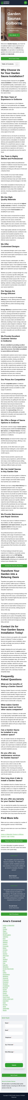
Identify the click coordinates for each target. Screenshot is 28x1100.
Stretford (5, 959)
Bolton (4, 948)
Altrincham (6, 955)
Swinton (5, 953)
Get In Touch (14, 1075)
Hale (4, 963)
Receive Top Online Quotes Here (14, 841)
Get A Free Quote (14, 914)
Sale (4, 957)
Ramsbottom (6, 974)
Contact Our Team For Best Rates (14, 565)
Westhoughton (7, 935)
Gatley (4, 972)
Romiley (5, 1004)
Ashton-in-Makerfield (6, 834)
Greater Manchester (8, 968)
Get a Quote (13, 35)
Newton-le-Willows (18, 834)
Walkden (5, 942)
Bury (4, 970)
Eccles (5, 952)
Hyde (4, 1002)
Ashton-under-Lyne (8, 999)
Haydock (3, 836)
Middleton (5, 976)
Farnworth (5, 946)
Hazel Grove (6, 997)
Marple (5, 1010)
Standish (5, 940)
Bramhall (5, 987)
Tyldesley (5, 936)
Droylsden (5, 982)
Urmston (5, 950)
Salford (5, 961)
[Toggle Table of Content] (16, 64)
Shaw (4, 1006)
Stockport (5, 984)
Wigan (4, 931)
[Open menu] (25, 2)
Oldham (5, 991)
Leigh (8, 836)
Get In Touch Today (14, 58)
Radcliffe (5, 965)
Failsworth (6, 980)
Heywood (5, 978)
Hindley (12, 836)
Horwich (5, 944)
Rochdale (5, 995)
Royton (5, 993)
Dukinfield (5, 1001)
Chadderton (6, 985)
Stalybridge (6, 1008)
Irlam (4, 938)
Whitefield (5, 967)
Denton (5, 989)
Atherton (5, 933)
